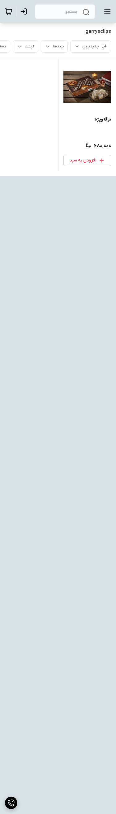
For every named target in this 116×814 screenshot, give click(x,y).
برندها (58, 46)
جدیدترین (90, 46)
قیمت (29, 46)
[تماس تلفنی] (11, 803)
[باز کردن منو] (106, 11)
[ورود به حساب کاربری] (25, 11)
